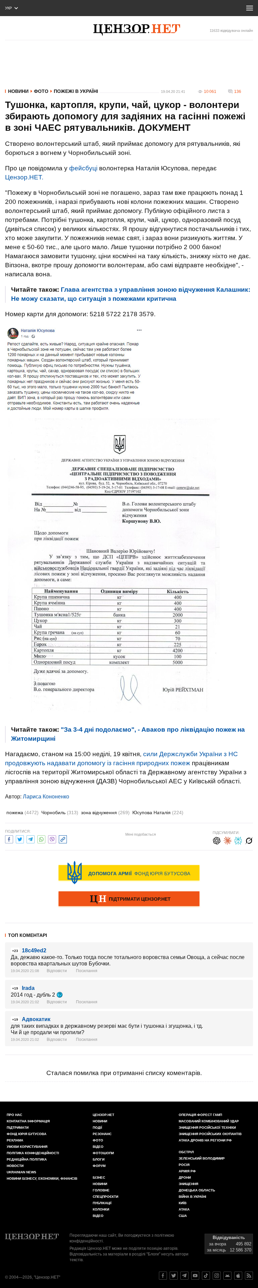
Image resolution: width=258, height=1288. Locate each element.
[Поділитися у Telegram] (31, 838)
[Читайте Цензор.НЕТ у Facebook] (163, 1276)
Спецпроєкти (105, 1196)
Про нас (14, 1115)
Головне (101, 1190)
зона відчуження (105, 812)
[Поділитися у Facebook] (9, 838)
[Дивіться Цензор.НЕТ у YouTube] (195, 1276)
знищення (188, 1184)
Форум (99, 1166)
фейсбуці (83, 168)
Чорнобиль (59, 812)
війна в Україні (192, 1196)
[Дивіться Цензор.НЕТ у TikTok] (206, 1276)
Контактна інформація (28, 1121)
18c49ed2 (34, 950)
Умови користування (27, 1147)
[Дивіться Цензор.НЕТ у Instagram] (217, 1276)
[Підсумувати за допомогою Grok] (249, 840)
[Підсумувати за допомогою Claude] (227, 840)
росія (184, 1165)
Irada (28, 988)
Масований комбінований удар (209, 1121)
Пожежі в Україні (76, 91)
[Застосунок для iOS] (238, 1276)
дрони (185, 1177)
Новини (18, 91)
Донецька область (197, 1190)
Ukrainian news (21, 1172)
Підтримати (18, 1127)
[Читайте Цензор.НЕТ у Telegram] (184, 1276)
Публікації (102, 1203)
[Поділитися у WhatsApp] (41, 838)
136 (237, 92)
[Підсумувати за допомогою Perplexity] (238, 840)
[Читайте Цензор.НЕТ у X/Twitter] (174, 1276)
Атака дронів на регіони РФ (205, 1140)
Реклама (15, 1140)
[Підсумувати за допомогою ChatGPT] (217, 840)
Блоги (98, 1159)
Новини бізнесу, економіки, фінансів (42, 1178)
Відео (98, 1147)
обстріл (186, 1152)
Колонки (101, 1209)
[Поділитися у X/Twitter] (20, 838)
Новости (15, 1166)
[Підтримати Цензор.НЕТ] (129, 899)
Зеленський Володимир (202, 1158)
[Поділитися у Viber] (52, 838)
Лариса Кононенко (46, 796)
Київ (182, 1203)
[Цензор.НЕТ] (137, 30)
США (183, 1216)
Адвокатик (36, 1019)
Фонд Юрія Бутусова (26, 1134)
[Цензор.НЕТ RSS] (249, 1276)
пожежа (22, 812)
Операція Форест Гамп (200, 1115)
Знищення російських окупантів (210, 1134)
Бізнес (99, 1177)
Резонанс (102, 1134)
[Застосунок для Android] (227, 1276)
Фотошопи (103, 1153)
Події (97, 1127)
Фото (41, 91)
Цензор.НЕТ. (24, 177)
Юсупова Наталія (157, 812)
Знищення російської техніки (207, 1127)
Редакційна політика (27, 1159)
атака (184, 1209)
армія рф (187, 1171)
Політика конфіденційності (33, 1153)
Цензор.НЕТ (103, 1115)
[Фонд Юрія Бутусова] (129, 872)
